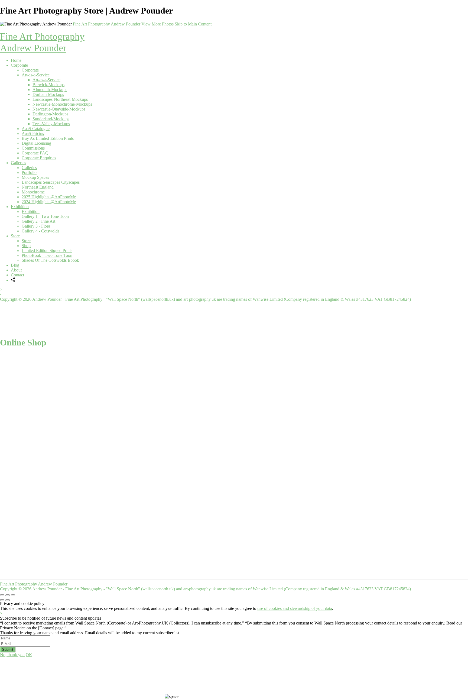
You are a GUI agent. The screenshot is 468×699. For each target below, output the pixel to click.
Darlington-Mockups (50, 114)
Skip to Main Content (193, 24)
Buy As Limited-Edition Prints (48, 138)
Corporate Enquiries (39, 158)
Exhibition (20, 206)
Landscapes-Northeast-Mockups (60, 99)
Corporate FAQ (35, 153)
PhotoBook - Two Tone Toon (47, 255)
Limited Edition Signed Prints (47, 250)
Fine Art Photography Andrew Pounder (106, 24)
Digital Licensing (36, 143)
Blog (15, 265)
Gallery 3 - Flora (36, 226)
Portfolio (29, 172)
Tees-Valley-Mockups (51, 123)
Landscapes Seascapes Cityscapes (51, 182)
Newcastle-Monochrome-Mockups (62, 104)
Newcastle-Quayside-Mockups (58, 109)
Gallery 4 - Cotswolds (40, 231)
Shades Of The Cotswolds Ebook (50, 260)
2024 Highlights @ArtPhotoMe (49, 201)
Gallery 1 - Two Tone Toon (45, 216)
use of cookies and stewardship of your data (294, 608)
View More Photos (157, 24)
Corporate (19, 65)
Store (15, 236)
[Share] (13, 280)
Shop (26, 245)
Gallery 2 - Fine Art (38, 221)
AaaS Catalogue (36, 128)
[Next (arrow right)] (7, 600)
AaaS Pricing (33, 133)
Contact (17, 275)
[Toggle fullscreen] (7, 595)
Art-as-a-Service (36, 75)
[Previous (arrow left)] (2, 600)
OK (29, 654)
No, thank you (12, 654)
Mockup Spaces (35, 177)
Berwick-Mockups (48, 84)
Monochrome (33, 192)
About (16, 270)
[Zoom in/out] (13, 595)
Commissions (33, 148)
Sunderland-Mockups (50, 118)
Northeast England (38, 187)
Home (16, 60)
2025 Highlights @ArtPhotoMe (49, 197)
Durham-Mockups (48, 94)
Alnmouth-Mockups (49, 89)
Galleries (18, 162)
